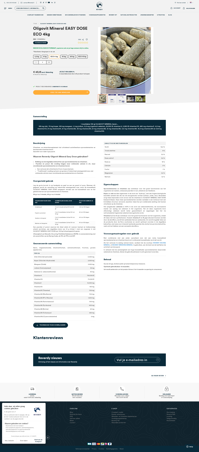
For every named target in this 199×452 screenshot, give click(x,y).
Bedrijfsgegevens (112, 449)
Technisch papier (40, 42)
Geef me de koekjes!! (38, 440)
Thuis (35, 23)
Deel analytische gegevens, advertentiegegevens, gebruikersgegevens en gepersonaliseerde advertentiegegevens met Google (20, 429)
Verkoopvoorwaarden (82, 449)
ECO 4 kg (54, 56)
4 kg (45, 56)
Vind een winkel (181, 2)
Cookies (101, 449)
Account (177, 8)
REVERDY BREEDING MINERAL (122, 245)
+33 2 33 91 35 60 (11, 2)
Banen (122, 449)
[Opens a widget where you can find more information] (189, 446)
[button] (192, 3)
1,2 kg (37, 56)
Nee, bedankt (9, 440)
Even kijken (24, 440)
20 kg (72, 56)
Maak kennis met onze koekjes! (14, 426)
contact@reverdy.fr (28, 2)
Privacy (94, 449)
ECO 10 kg (82, 56)
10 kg (64, 56)
